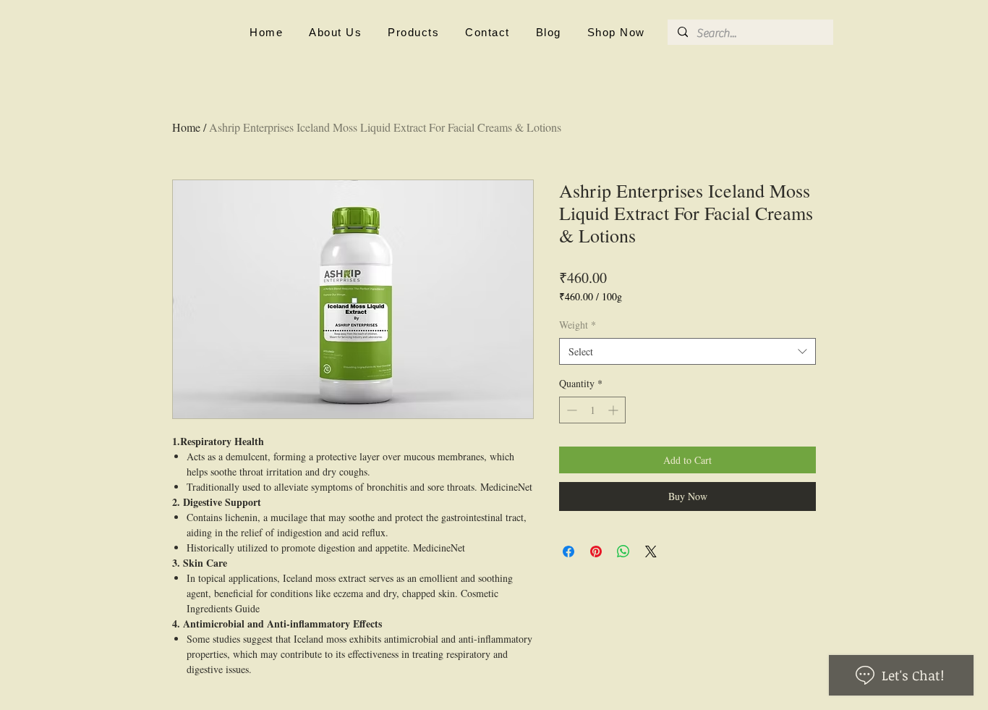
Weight (577, 324)
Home (186, 127)
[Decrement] (570, 410)
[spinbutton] (592, 410)
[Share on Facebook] (568, 551)
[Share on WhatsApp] (623, 551)
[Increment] (614, 410)
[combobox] (687, 351)
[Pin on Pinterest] (596, 551)
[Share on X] (651, 551)
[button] (335, 32)
